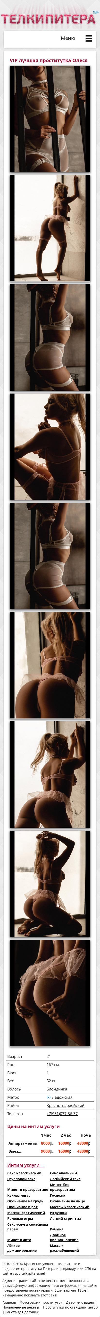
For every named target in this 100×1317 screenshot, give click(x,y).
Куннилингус (18, 1195)
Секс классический (24, 1173)
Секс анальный (63, 1173)
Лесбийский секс (65, 1179)
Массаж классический (69, 1207)
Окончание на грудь (25, 1201)
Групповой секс (21, 1179)
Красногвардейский (65, 1105)
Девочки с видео (80, 1302)
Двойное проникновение (64, 1237)
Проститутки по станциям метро (70, 1307)
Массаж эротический (26, 1212)
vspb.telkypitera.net (29, 1273)
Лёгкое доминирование (22, 1248)
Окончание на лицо (67, 1201)
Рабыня (56, 1229)
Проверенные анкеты (20, 1307)
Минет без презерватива (62, 1187)
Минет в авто (19, 1239)
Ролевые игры (20, 1218)
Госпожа (57, 1195)
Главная (9, 1302)
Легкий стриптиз (65, 1218)
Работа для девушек (22, 1312)
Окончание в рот (22, 1207)
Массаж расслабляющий (64, 1248)
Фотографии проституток (41, 1302)
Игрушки (58, 1212)
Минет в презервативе (27, 1189)
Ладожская (62, 1097)
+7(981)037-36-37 (62, 1113)
